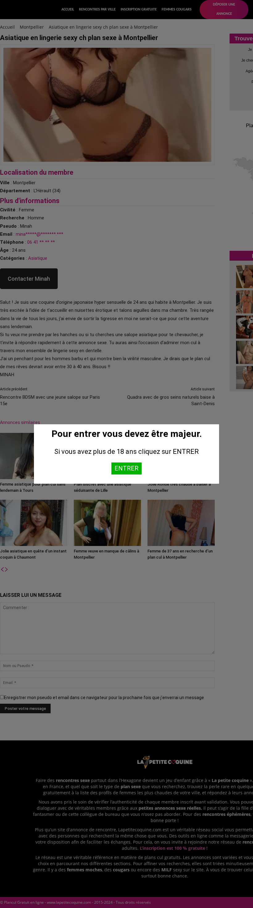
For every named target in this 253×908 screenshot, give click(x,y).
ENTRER (126, 468)
